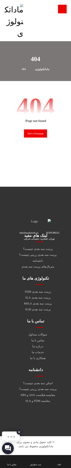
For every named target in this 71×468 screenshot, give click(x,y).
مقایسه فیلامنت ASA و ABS (37, 395)
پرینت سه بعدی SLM (38, 309)
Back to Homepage (36, 133)
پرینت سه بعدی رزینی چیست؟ (38, 254)
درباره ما (37, 346)
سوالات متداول (37, 334)
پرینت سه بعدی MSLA (38, 303)
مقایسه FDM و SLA (37, 400)
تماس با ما (37, 340)
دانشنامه (38, 260)
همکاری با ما (38, 358)
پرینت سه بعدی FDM (38, 291)
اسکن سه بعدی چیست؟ (38, 383)
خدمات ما (38, 352)
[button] (62, 9)
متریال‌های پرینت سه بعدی (37, 266)
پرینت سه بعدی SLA (37, 297)
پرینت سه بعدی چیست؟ (38, 248)
